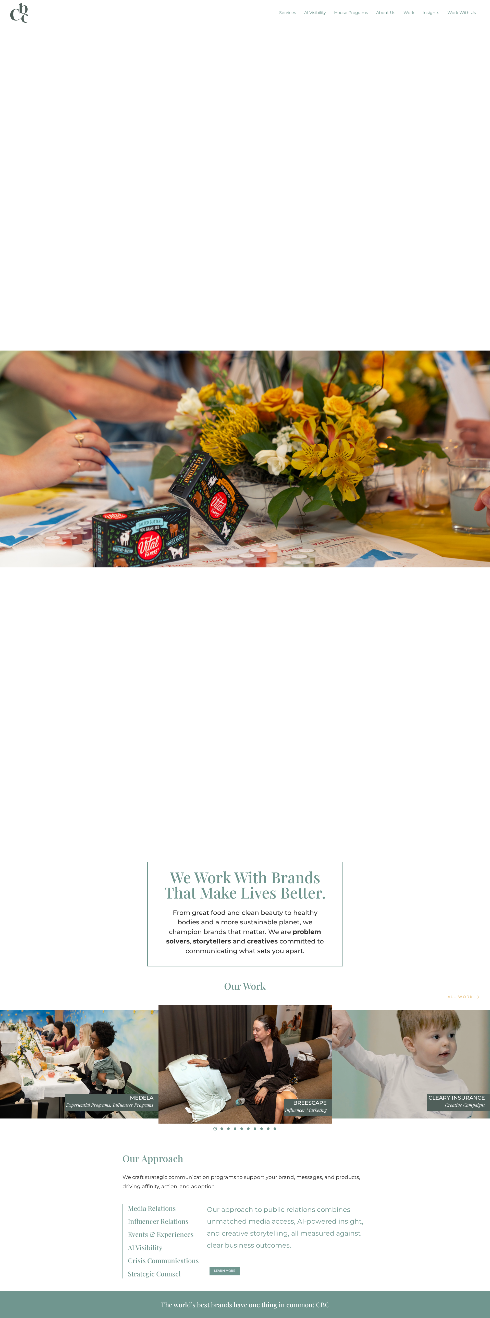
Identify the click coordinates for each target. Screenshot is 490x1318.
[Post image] (81, 1064)
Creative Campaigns (465, 1105)
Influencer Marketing (306, 1110)
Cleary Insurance (456, 1098)
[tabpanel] (287, 1241)
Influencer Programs (133, 1105)
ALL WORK (460, 996)
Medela (141, 1098)
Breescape (310, 1103)
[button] (215, 1128)
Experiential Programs (88, 1105)
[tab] (167, 1208)
